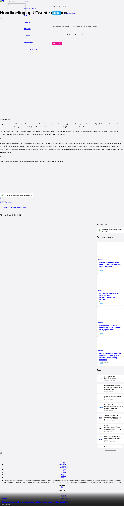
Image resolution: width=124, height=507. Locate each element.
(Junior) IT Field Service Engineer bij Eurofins (111, 377)
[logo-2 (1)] (17, 11)
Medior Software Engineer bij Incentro (112, 397)
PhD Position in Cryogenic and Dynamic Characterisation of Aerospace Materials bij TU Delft (113, 427)
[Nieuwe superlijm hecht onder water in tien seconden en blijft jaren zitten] (13, 17)
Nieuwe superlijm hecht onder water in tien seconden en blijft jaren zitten (34, 502)
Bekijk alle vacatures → (110, 446)
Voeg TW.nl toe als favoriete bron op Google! (112, 230)
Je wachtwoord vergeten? (68, 13)
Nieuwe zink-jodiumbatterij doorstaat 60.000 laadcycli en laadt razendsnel (110, 265)
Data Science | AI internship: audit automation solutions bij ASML (112, 438)
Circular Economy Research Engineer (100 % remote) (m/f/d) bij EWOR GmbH (113, 387)
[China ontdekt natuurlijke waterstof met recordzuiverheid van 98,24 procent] (110, 290)
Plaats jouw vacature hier (110, 450)
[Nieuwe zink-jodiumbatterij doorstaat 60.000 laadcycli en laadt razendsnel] (110, 259)
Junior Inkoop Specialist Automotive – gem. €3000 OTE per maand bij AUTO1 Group (112, 417)
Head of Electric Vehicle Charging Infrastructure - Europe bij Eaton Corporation (113, 406)
